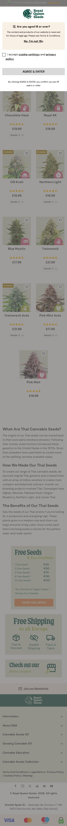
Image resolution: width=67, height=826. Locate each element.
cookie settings (29, 54)
